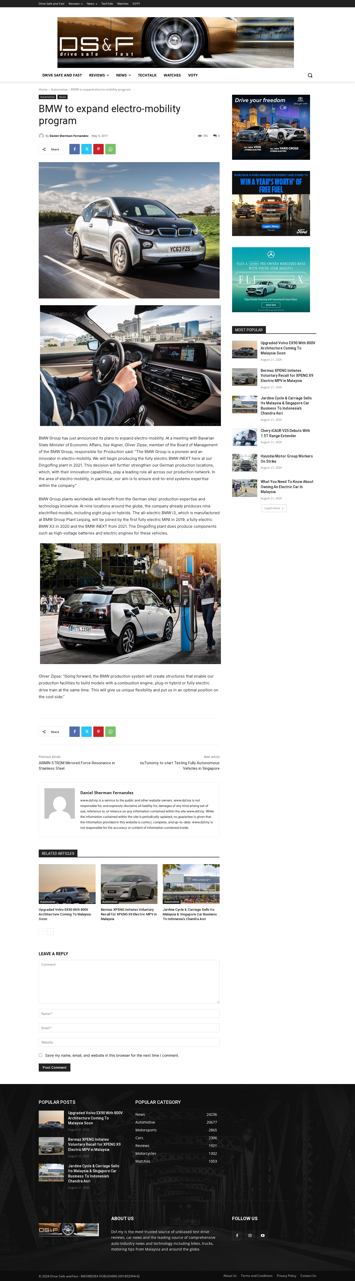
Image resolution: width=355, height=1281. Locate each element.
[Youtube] (263, 1235)
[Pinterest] (98, 149)
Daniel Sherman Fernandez (69, 136)
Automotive (59, 89)
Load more (272, 508)
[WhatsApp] (110, 149)
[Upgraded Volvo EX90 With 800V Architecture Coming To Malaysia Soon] (67, 884)
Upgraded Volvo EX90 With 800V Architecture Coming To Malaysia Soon (65, 914)
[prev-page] (42, 931)
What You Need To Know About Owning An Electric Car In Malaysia (287, 487)
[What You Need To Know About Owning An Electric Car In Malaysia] (244, 488)
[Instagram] (250, 1235)
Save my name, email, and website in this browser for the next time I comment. (112, 1055)
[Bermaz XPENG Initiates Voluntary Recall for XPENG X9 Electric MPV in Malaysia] (129, 884)
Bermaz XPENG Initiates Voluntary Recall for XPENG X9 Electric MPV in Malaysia (129, 914)
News (62, 97)
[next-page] (50, 931)
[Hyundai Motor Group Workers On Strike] (244, 462)
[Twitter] (86, 149)
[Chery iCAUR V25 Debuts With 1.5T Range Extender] (244, 437)
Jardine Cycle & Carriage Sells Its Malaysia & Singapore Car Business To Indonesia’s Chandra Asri (190, 914)
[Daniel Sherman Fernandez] (42, 135)
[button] (310, 75)
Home (43, 89)
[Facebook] (74, 149)
